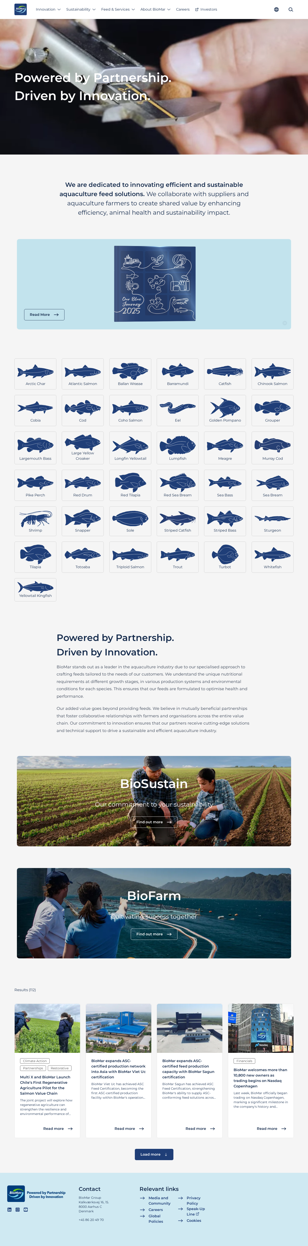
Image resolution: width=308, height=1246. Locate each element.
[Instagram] (17, 1209)
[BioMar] (20, 9)
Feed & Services (115, 9)
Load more (150, 1154)
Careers (183, 9)
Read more (53, 1128)
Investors (208, 9)
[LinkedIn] (9, 1209)
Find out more (149, 822)
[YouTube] (25, 1209)
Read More (40, 314)
